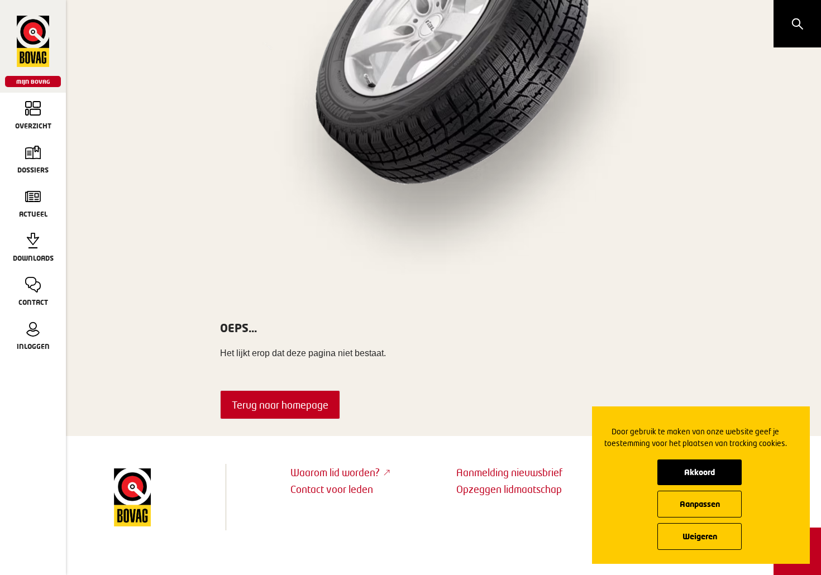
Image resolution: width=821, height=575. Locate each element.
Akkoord (699, 472)
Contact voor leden (331, 489)
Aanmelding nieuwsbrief (509, 472)
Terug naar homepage (280, 405)
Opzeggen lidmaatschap (509, 489)
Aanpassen (700, 504)
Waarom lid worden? (335, 472)
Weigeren (699, 536)
